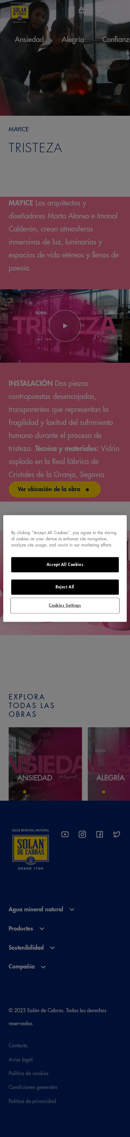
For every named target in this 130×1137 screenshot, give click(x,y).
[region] (65, 568)
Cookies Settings (65, 606)
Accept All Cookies (65, 565)
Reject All (65, 587)
